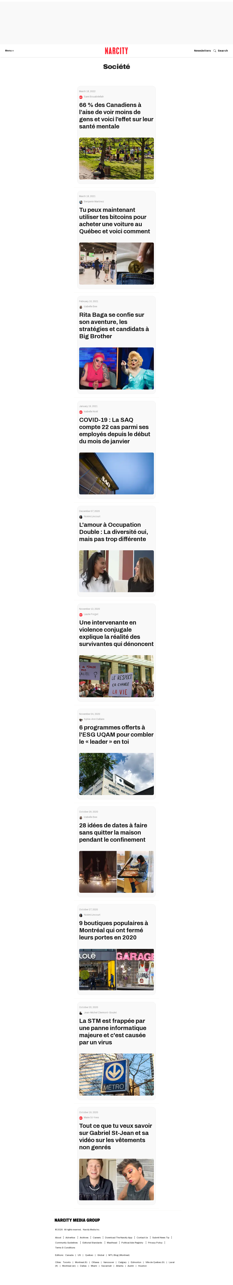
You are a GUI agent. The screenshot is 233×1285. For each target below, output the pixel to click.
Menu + (9, 50)
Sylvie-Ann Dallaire (94, 719)
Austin (131, 1266)
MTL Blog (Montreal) (119, 1255)
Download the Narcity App (118, 1237)
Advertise (70, 1237)
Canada (69, 1255)
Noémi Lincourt (92, 516)
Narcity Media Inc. (91, 1229)
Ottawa (95, 1262)
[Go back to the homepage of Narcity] (116, 50)
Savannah (106, 1266)
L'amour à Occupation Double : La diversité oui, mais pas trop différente (113, 531)
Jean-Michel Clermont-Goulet (100, 1012)
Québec (89, 1255)
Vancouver (108, 1262)
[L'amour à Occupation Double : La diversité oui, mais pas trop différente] (116, 571)
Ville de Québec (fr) (155, 1262)
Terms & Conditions (65, 1248)
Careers (97, 1237)
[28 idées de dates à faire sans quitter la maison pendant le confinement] (116, 872)
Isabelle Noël (91, 411)
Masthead (112, 1243)
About (58, 1237)
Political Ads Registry (132, 1243)
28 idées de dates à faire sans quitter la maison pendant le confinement (113, 832)
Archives (84, 1237)
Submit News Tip (160, 1237)
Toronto (67, 1262)
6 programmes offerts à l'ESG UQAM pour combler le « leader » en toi (116, 734)
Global (100, 1255)
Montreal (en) (69, 1266)
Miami (94, 1266)
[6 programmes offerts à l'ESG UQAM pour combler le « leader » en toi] (116, 774)
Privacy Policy (155, 1243)
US (79, 1255)
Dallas (83, 1266)
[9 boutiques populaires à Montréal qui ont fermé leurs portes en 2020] (116, 970)
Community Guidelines (66, 1243)
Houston (142, 1266)
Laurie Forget (91, 614)
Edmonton (136, 1262)
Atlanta (119, 1266)
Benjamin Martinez (94, 201)
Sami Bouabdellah (94, 97)
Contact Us (142, 1237)
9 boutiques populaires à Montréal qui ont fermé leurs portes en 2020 (113, 930)
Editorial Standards (93, 1243)
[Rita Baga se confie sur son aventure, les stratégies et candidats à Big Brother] (116, 368)
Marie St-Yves (91, 1117)
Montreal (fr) (81, 1262)
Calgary (122, 1262)
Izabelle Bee (90, 306)
